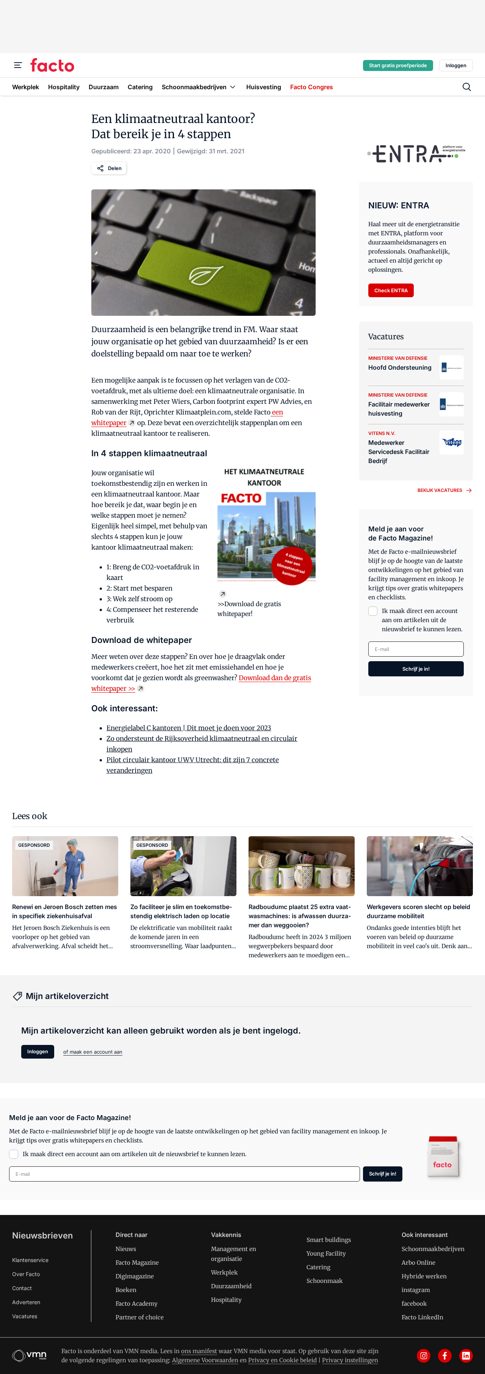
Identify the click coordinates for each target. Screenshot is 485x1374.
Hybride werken (424, 1276)
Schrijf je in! (416, 669)
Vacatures (24, 1316)
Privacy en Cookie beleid (282, 1360)
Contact (22, 1288)
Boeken (126, 1290)
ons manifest (199, 1351)
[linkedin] (466, 1356)
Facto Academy (137, 1303)
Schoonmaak (325, 1280)
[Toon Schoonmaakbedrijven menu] (232, 87)
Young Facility (326, 1253)
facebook (414, 1303)
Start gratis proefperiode (398, 65)
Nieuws (126, 1249)
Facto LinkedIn (422, 1317)
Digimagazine (135, 1276)
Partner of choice (140, 1317)
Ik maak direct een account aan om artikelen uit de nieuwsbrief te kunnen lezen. (422, 620)
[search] (467, 86)
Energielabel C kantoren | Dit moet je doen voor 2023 (188, 728)
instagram (416, 1290)
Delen (115, 168)
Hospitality (226, 1299)
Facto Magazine (137, 1262)
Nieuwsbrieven (42, 1235)
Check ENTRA (391, 290)
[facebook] (445, 1356)
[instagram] (423, 1356)
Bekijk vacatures (440, 490)
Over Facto (26, 1274)
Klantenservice (30, 1260)
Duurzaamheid (231, 1286)
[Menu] (18, 65)
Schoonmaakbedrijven (433, 1249)
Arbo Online (418, 1262)
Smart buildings (329, 1239)
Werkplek (224, 1272)
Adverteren (26, 1302)
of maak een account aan (92, 1052)
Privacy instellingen (350, 1360)
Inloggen (456, 65)
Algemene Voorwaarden (205, 1360)
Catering (318, 1267)
